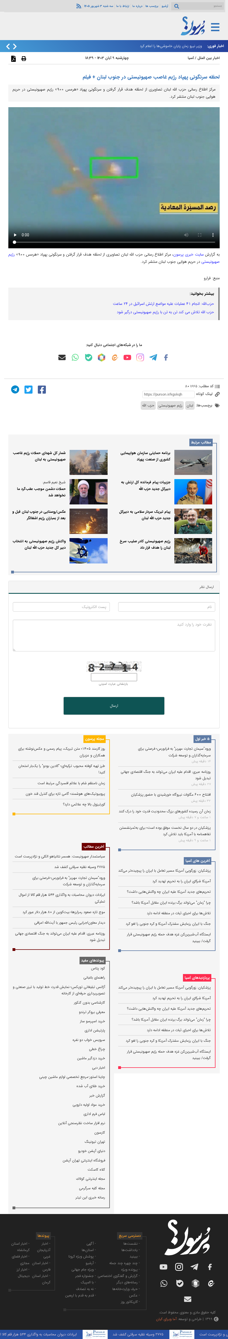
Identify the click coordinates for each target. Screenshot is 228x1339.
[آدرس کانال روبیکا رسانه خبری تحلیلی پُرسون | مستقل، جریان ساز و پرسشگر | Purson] (101, 357)
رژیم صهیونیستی (170, 405)
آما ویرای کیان (166, 1319)
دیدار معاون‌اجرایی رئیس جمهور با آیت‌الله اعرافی (69, 923)
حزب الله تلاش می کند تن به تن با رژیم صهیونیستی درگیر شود (165, 312)
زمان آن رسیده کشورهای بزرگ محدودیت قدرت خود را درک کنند (165, 811)
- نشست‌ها (131, 1244)
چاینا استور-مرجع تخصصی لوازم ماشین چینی (72, 1077)
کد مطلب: (205, 386)
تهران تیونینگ (95, 1142)
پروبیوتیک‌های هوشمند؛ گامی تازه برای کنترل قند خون (65, 794)
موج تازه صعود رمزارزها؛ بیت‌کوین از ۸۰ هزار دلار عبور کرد (64, 912)
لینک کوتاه (205, 394)
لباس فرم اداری (94, 1114)
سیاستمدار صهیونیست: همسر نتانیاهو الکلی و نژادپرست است (60, 856)
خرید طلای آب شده (90, 1086)
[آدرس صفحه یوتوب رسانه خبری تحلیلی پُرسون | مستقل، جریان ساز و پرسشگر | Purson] (127, 357)
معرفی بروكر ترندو (92, 1012)
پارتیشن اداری (95, 1030)
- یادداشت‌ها (131, 1250)
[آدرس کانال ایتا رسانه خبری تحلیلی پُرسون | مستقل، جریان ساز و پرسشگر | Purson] (114, 357)
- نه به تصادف (86, 1289)
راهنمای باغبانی (94, 977)
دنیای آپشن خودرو (91, 1151)
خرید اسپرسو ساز (92, 1021)
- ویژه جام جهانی (83, 1269)
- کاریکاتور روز (130, 1302)
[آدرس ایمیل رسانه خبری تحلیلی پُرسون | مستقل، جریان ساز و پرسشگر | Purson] (62, 357)
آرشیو (165, 6)
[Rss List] (78, 6)
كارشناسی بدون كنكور (89, 1003)
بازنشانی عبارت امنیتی (113, 683)
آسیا (191, 58)
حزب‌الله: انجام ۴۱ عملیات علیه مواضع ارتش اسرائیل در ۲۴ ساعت (163, 304)
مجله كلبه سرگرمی (92, 1188)
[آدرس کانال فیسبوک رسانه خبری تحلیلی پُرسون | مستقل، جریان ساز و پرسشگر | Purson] (166, 357)
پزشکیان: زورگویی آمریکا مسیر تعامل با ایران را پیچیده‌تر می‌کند (164, 871)
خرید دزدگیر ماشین (91, 1058)
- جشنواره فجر (85, 1276)
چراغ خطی (97, 1049)
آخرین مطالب (93, 847)
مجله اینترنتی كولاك (90, 1179)
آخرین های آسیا (197, 861)
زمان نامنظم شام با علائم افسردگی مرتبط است (71, 783)
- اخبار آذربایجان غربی (43, 1250)
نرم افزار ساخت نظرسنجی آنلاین (81, 1123)
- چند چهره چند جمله (124, 1263)
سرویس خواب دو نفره (89, 1040)
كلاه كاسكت (96, 1170)
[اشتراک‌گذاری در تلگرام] (14, 389)
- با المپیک (88, 1282)
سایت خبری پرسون (188, 254)
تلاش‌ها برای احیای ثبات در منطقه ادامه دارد (179, 913)
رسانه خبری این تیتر (90, 1197)
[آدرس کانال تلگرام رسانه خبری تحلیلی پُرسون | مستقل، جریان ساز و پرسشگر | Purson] (153, 357)
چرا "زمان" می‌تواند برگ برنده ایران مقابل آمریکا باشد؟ (171, 903)
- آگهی (91, 1244)
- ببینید (135, 1256)
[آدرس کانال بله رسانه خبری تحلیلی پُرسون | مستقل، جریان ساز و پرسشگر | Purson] (88, 357)
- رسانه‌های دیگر (128, 1282)
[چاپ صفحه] (23, 58)
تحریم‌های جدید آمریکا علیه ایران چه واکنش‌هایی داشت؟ (169, 892)
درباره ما (137, 6)
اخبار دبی (98, 1068)
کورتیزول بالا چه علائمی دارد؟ (84, 804)
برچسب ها (151, 6)
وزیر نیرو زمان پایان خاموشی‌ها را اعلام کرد (171, 46)
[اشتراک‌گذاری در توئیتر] (28, 389)
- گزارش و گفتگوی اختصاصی (119, 1276)
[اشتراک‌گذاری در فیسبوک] (41, 389)
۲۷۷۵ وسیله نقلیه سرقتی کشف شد (79, 867)
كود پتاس (98, 968)
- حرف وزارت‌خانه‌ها (126, 1289)
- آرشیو (91, 1263)
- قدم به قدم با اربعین (80, 1295)
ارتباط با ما (122, 6)
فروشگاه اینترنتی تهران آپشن (84, 1160)
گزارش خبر (97, 1095)
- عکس (134, 1295)
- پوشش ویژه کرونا (82, 1256)
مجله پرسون (94, 739)
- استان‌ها (89, 1250)
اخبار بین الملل (208, 58)
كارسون (99, 1133)
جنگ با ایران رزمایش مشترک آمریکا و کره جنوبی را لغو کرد (168, 924)
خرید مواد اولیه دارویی (89, 1105)
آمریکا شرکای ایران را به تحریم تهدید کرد (181, 881)
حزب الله (148, 405)
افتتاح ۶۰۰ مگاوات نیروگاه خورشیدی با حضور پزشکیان (171, 795)
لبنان (190, 405)
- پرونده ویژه (130, 1269)
